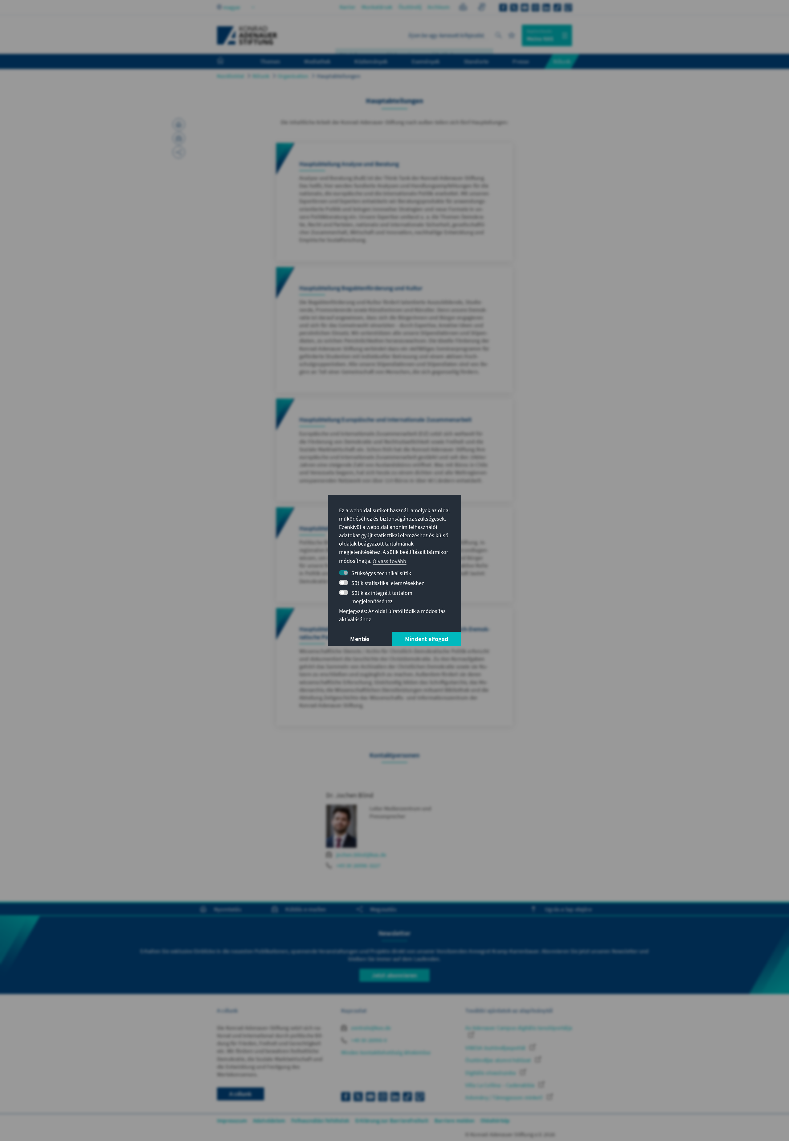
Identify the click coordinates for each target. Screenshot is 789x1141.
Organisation (293, 75)
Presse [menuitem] (521, 61)
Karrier (347, 6)
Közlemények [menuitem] (370, 61)
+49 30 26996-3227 (358, 865)
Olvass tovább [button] (390, 560)
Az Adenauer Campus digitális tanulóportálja (518, 1027)
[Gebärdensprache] (481, 7)
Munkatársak (377, 6)
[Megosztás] (179, 152)
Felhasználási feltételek (320, 1120)
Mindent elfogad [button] (426, 639)
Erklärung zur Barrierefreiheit (391, 1120)
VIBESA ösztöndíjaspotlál (496, 1047)
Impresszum (232, 1120)
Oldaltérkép (494, 1120)
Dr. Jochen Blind (349, 795)
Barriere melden (454, 1120)
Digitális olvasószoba (491, 1072)
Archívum (438, 6)
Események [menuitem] (426, 61)
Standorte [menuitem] (476, 61)
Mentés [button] (360, 639)
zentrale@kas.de (370, 1027)
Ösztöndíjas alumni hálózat (498, 1060)
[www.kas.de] (247, 35)
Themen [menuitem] (270, 61)
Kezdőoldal (230, 75)
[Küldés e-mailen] (179, 138)
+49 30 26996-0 (368, 1040)
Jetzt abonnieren (394, 975)
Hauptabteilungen (338, 75)
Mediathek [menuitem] (317, 61)
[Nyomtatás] (179, 124)
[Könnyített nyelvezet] (463, 7)
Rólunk (260, 75)
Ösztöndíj (410, 6)
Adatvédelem (269, 1120)
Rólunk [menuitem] (561, 61)
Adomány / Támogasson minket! (504, 1097)
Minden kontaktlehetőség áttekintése (386, 1052)
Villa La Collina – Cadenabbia (500, 1085)
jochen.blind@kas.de (361, 854)
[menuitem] (226, 61)
